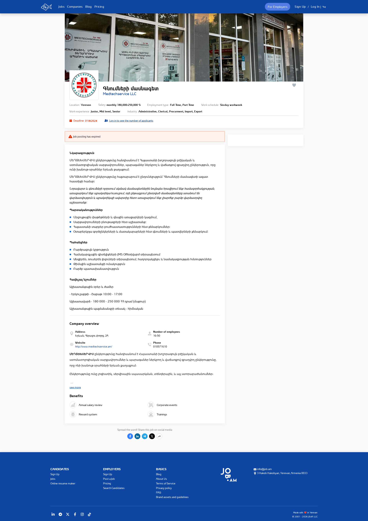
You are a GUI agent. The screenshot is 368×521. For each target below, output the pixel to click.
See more (75, 387)
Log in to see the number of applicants (131, 120)
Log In (315, 6)
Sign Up (300, 6)
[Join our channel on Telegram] (60, 514)
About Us (161, 478)
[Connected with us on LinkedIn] (53, 514)
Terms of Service (165, 483)
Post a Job (109, 478)
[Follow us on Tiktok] (89, 514)
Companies (75, 6)
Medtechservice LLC (119, 93)
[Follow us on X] (67, 514)
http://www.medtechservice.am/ (93, 346)
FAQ (158, 492)
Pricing (99, 6)
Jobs (61, 6)
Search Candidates (114, 488)
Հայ (324, 6)
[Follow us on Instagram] (82, 514)
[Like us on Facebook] (75, 514)
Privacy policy (164, 488)
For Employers (277, 7)
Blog (88, 6)
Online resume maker (62, 483)
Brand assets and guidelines (172, 497)
